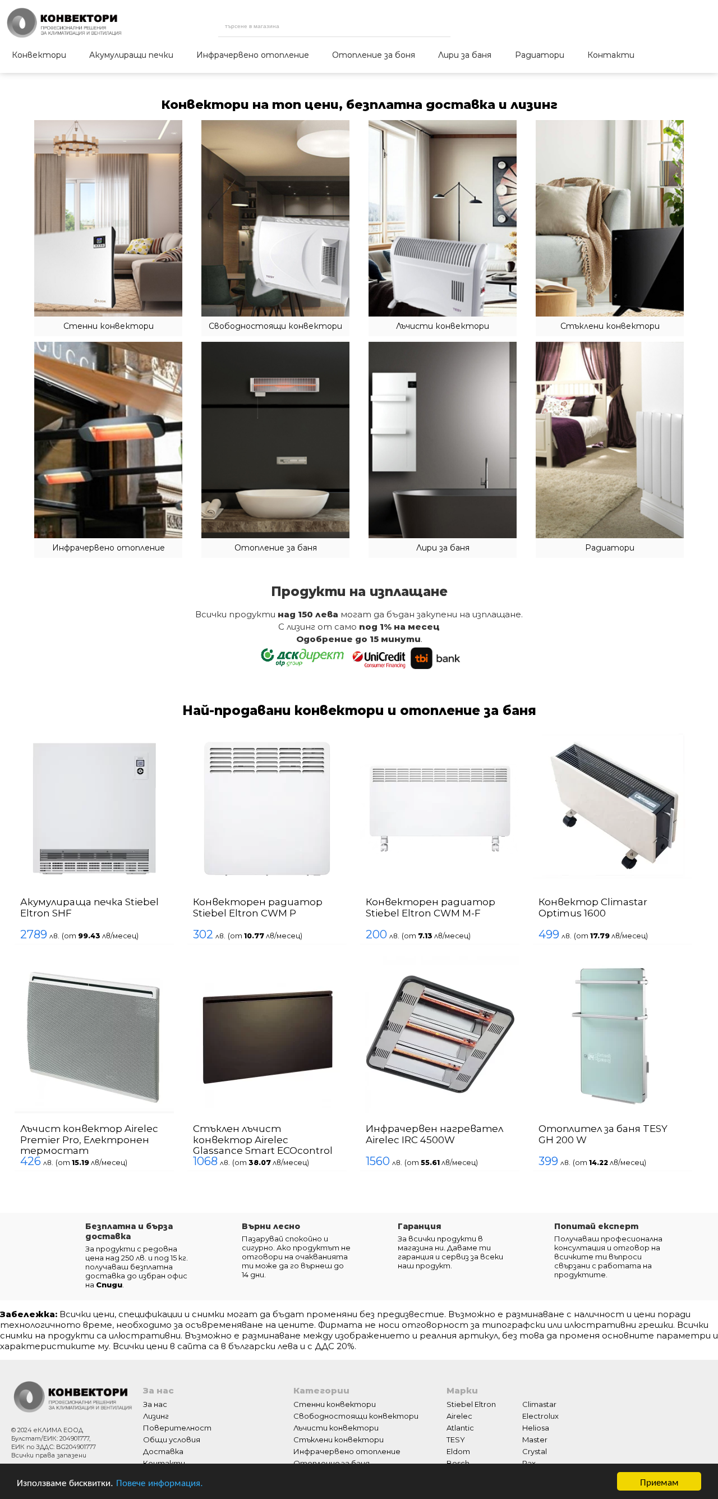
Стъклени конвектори (338, 1460)
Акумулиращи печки (131, 55)
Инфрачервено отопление (252, 55)
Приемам (659, 1481)
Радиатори (539, 55)
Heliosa (535, 1449)
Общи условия (171, 1460)
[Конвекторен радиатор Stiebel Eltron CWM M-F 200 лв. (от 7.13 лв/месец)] (360, 734)
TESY (456, 1460)
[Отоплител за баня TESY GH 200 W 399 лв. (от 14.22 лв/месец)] (497, 971)
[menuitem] (38, 56)
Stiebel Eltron (471, 1425)
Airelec (459, 1437)
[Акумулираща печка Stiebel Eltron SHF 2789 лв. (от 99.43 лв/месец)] (84, 734)
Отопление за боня (373, 55)
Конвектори (39, 55)
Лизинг (156, 1437)
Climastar (539, 1425)
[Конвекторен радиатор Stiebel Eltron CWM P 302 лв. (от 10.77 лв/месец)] (222, 734)
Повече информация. (159, 1482)
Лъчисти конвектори (336, 1449)
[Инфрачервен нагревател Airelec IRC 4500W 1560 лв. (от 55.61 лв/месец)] (360, 971)
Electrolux (540, 1437)
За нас (155, 1425)
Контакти (610, 55)
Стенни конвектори (334, 1425)
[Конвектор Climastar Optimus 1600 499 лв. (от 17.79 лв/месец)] (498, 734)
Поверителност (177, 1449)
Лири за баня (464, 55)
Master (534, 1460)
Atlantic (460, 1449)
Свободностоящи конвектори (355, 1437)
